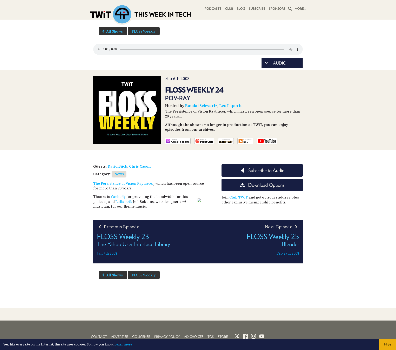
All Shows (114, 31)
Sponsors (277, 9)
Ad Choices (193, 337)
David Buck (117, 166)
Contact (99, 337)
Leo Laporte (231, 105)
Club (229, 9)
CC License (141, 337)
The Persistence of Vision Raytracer (123, 183)
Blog (241, 9)
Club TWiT (238, 197)
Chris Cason (140, 166)
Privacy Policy (167, 337)
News (119, 174)
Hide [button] (387, 344)
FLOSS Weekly (144, 31)
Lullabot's (124, 201)
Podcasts (213, 9)
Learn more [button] (123, 344)
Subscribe (257, 9)
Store (223, 337)
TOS (210, 337)
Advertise (119, 337)
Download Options (266, 185)
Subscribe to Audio (266, 170)
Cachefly (118, 196)
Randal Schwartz (201, 105)
